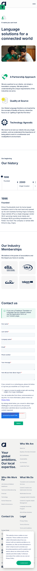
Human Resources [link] (6, 500)
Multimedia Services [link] (25, 493)
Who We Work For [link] (9, 478)
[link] (2, 7)
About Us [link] (22, 448)
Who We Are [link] (26, 444)
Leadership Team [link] (24, 466)
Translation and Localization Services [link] (27, 483)
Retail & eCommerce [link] (7, 504)
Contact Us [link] (7, 516)
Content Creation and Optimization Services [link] (26, 489)
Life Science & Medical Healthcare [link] (7, 485)
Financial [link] (3, 493)
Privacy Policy (10, 558)
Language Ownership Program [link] (25, 507)
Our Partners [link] (23, 462)
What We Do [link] (26, 477)
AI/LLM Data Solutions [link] (26, 512)
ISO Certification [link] (24, 455)
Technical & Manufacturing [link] (8, 490)
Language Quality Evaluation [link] (27, 497)
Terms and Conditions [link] (26, 528)
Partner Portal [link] (5, 530)
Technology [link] (4, 497)
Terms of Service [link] (24, 524)
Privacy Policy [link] (24, 521)
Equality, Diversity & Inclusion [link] (28, 452)
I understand (24, 563)
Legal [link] (23, 516)
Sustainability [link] (23, 459)
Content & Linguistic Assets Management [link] (27, 502)
